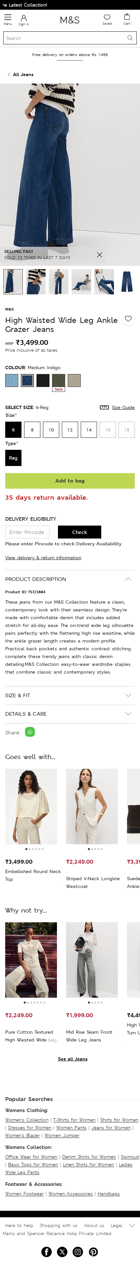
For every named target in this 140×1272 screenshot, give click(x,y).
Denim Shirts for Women (89, 1157)
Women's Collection (27, 1120)
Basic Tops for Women (33, 1164)
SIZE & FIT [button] (17, 695)
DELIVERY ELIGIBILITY (30, 519)
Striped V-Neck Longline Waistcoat (93, 882)
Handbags (109, 1194)
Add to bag (70, 480)
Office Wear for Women (31, 1157)
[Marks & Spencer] (70, 25)
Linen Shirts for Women (88, 1164)
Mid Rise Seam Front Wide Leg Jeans (89, 1036)
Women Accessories (71, 1194)
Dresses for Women (29, 1127)
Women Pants (71, 1127)
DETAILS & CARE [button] (26, 713)
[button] (26, 849)
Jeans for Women (111, 1127)
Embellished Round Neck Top (33, 875)
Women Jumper (62, 1135)
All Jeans (23, 74)
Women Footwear (24, 1194)
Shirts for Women (119, 1120)
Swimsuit (130, 1157)
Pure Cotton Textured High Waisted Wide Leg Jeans (31, 1036)
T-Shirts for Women (74, 1120)
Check (79, 532)
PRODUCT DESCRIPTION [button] (35, 579)
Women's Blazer (22, 1135)
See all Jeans (73, 1059)
